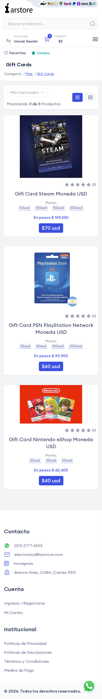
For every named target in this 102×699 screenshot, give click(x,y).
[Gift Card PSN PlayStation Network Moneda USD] (51, 278)
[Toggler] (95, 39)
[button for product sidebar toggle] (8, 41)
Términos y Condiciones (26, 661)
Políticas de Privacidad (25, 643)
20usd (35, 460)
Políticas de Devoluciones (28, 652)
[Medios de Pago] (61, 3)
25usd (25, 346)
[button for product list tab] (90, 97)
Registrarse (34, 603)
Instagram (23, 563)
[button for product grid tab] (77, 97)
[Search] (92, 23)
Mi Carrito (13, 612)
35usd (51, 460)
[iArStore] (51, 8)
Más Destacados (24, 92)
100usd (41, 207)
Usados (43, 53)
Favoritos (17, 53)
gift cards (45, 74)
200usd (76, 207)
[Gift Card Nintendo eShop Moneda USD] (51, 404)
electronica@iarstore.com (38, 554)
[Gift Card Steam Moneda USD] (51, 146)
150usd (58, 207)
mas (29, 74)
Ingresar (12, 603)
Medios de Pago (19, 670)
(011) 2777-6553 (28, 545)
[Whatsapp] (89, 686)
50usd (25, 207)
